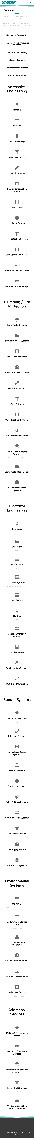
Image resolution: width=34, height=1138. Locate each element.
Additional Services (17, 75)
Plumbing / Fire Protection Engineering (17, 44)
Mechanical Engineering (17, 35)
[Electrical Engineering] (17, 49)
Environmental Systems (17, 68)
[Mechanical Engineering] (17, 32)
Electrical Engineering (17, 52)
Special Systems (17, 60)
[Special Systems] (17, 57)
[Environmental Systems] (17, 65)
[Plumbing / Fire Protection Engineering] (17, 40)
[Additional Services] (17, 72)
